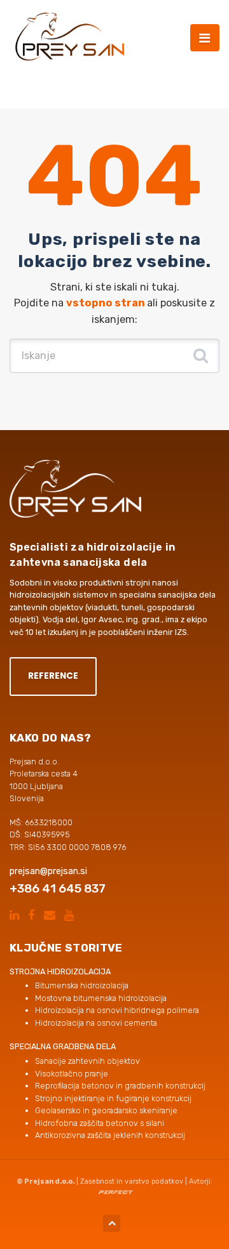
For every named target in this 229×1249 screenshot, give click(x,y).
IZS (181, 632)
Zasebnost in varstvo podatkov (131, 1181)
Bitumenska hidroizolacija (81, 985)
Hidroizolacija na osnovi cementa (96, 1023)
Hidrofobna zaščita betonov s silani (99, 1123)
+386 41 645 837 (58, 888)
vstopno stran (106, 303)
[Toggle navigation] (204, 37)
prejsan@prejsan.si (48, 871)
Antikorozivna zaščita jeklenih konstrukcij (110, 1135)
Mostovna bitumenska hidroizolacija (101, 998)
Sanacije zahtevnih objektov (87, 1061)
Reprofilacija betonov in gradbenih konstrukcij (120, 1085)
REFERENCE (53, 676)
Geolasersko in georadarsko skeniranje (106, 1110)
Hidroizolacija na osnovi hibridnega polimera (117, 1010)
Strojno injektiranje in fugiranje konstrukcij (113, 1098)
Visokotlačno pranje (71, 1073)
